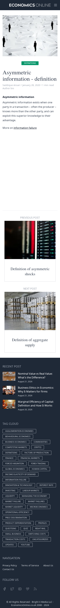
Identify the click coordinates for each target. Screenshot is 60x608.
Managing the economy (34, 496)
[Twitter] (12, 589)
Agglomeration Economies (19, 431)
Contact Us (8, 569)
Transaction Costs (15, 539)
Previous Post (30, 217)
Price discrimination (16, 517)
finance (9, 458)
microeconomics (39, 506)
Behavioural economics (17, 436)
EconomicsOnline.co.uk (23, 605)
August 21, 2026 (25, 381)
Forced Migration (14, 463)
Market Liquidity (14, 506)
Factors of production (36, 452)
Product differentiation (18, 523)
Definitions (30, 63)
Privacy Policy (10, 565)
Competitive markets (16, 447)
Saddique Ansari (11, 85)
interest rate (46, 485)
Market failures (36, 501)
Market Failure (13, 501)
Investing (10, 490)
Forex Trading (38, 463)
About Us (48, 565)
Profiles (42, 523)
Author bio (8, 88)
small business (13, 534)
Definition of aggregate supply (30, 342)
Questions (10, 528)
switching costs (37, 534)
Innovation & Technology (18, 485)
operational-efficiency (17, 512)
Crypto (37, 447)
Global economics (15, 469)
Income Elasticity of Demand (20, 474)
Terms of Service (30, 565)
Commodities (41, 442)
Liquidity (10, 496)
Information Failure (15, 479)
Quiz (25, 528)
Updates (9, 544)
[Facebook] (4, 589)
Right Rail (40, 528)
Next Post (30, 288)
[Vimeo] (27, 589)
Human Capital (39, 469)
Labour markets (31, 490)
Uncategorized (40, 539)
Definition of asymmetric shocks (30, 271)
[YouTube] (20, 589)
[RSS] (35, 589)
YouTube (25, 544)
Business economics (16, 442)
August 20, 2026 (25, 409)
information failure (25, 128)
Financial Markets (30, 458)
